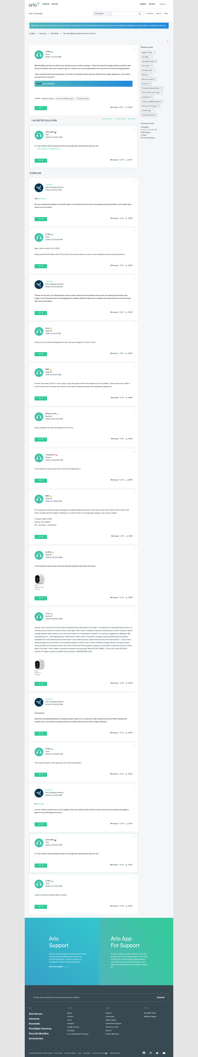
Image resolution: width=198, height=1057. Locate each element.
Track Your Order (111, 1027)
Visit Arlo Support (56, 967)
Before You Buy (147, 79)
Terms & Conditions (70, 1053)
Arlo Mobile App (147, 61)
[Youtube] (164, 1053)
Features (145, 84)
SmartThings (146, 110)
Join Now (149, 13)
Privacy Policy (58, 1053)
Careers (70, 1016)
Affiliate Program (150, 1016)
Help (166, 13)
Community (109, 1016)
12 (119, 733)
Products (45, 4)
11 (119, 683)
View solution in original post (48, 149)
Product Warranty (112, 1034)
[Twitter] (157, 1053)
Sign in (158, 13)
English (32, 33)
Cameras (43, 33)
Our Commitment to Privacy (77, 1034)
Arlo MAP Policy (150, 1013)
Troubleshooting (83, 98)
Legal (79, 1053)
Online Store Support (113, 1023)
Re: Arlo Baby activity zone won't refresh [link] (79, 33)
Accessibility (86, 1053)
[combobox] (127, 13)
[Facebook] (144, 1053)
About (69, 1013)
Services (55, 4)
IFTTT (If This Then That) (150, 93)
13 (119, 774)
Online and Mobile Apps (64, 98)
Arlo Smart (145, 66)
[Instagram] (151, 1053)
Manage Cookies (115, 1053)
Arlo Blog (70, 1030)
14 (119, 824)
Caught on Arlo (73, 1027)
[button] (134, 48)
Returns (108, 1030)
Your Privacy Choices (99, 1053)
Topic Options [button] (167, 41)
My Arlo (152, 4)
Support (143, 4)
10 (119, 597)
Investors (70, 1023)
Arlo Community (35, 14)
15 (119, 160)
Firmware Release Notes (150, 88)
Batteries (145, 75)
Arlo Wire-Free (147, 70)
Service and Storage (149, 106)
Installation (146, 97)
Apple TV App (147, 52)
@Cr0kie (41, 199)
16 (119, 906)
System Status (110, 1020)
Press (69, 1020)
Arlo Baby (54, 33)
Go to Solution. (48, 84)
